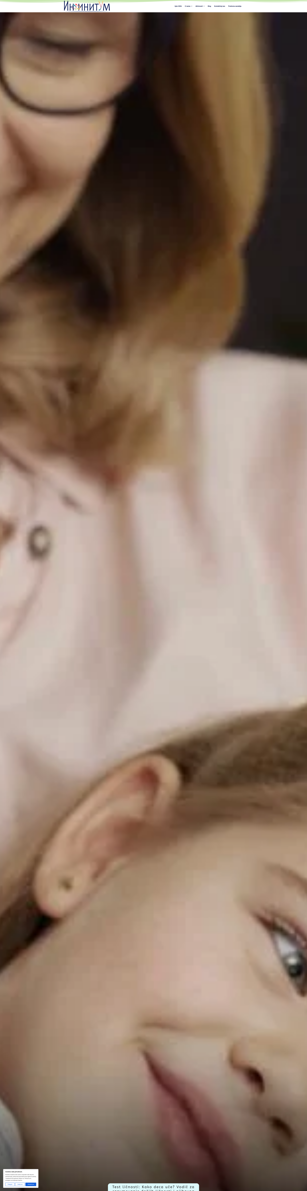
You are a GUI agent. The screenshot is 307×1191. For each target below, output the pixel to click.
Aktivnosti (199, 6)
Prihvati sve (31, 1184)
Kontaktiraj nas (219, 6)
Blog (209, 6)
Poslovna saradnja (234, 6)
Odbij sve (19, 1184)
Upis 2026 (178, 6)
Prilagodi (10, 1184)
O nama (187, 6)
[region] (20, 1178)
